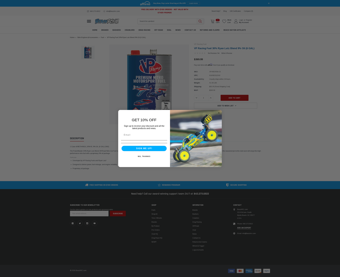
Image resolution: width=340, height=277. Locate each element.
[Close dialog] (218, 112)
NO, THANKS (144, 156)
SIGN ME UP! (144, 148)
